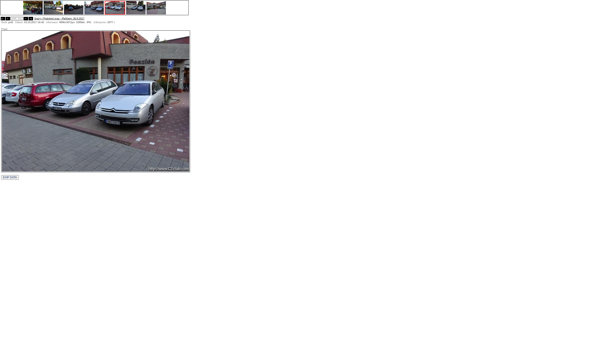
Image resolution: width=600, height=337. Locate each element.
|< (3, 18)
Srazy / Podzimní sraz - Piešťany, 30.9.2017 (59, 18)
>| (31, 18)
